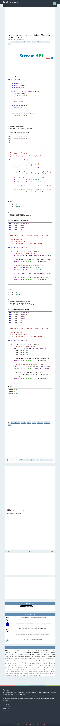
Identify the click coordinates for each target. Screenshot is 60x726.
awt (21, 673)
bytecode (31, 673)
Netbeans (7, 665)
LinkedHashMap (50, 663)
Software (6, 673)
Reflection (21, 660)
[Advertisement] (30, 20)
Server (35, 662)
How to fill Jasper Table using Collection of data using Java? (32, 628)
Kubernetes (17, 671)
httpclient (34, 660)
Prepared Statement (28, 662)
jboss (43, 665)
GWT (33, 663)
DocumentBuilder (21, 669)
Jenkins (11, 671)
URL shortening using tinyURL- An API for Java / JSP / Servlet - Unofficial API (33, 623)
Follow (9, 706)
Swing (42, 652)
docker (23, 665)
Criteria (16, 658)
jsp (48, 665)
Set (33, 42)
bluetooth (26, 673)
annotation (17, 673)
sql (10, 667)
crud (12, 665)
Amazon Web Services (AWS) (27, 656)
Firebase (23, 658)
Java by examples (10, 2)
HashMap (8, 662)
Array (47, 654)
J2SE (28, 650)
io (5, 654)
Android (38, 656)
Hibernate (25, 652)
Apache (43, 658)
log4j (6, 675)
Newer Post (7, 551)
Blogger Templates (33, 724)
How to (7, 650)
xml (39, 675)
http (39, 665)
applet (32, 654)
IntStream (49, 669)
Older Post (53, 551)
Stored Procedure (14, 656)
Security (28, 660)
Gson (40, 669)
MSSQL (17, 652)
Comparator (52, 660)
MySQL (34, 652)
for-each (28, 665)
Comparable (49, 667)
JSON (43, 663)
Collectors (46, 660)
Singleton (47, 671)
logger (52, 665)
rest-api (53, 662)
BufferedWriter (10, 663)
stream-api (49, 460)
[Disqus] (29, 487)
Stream (39, 42)
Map (29, 42)
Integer (54, 669)
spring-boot (9, 658)
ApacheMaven (35, 667)
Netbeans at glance (13, 660)
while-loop (21, 667)
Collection (15, 42)
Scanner (35, 671)
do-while (17, 665)
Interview (18, 650)
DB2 (54, 667)
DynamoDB (28, 669)
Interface (15, 662)
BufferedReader (43, 667)
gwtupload (52, 673)
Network (20, 662)
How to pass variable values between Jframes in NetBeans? (33, 617)
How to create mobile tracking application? (32, 639)
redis (31, 675)
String (18, 654)
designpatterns (45, 673)
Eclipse (44, 656)
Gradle (37, 663)
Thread (28, 658)
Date (7, 669)
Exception (37, 650)
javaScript (48, 662)
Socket (52, 671)
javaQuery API (40, 654)
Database (49, 652)
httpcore (40, 660)
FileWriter (27, 663)
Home (30, 551)
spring (54, 656)
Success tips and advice (41, 724)
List (23, 42)
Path (26, 671)
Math (22, 671)
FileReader (35, 669)
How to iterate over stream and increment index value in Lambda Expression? (32, 634)
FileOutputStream (19, 663)
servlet (6, 667)
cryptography (37, 673)
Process (30, 671)
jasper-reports (36, 658)
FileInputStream (50, 658)
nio (14, 675)
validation (15, 667)
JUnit (7, 671)
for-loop (34, 665)
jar (43, 662)
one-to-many (19, 675)
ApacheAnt (28, 667)
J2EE (9, 652)
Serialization (41, 671)
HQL (44, 669)
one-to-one (26, 675)
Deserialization (13, 669)
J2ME (6, 660)
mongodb (10, 675)
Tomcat (11, 673)
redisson (35, 675)
